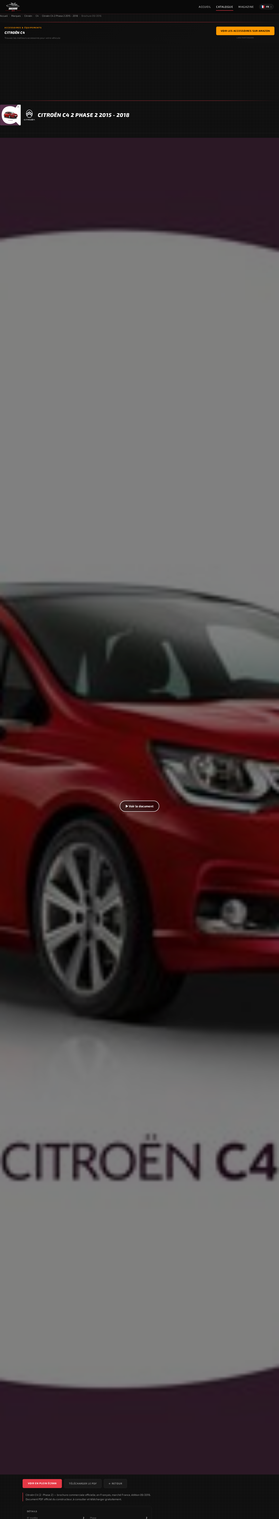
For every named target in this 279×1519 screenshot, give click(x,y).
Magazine (246, 6)
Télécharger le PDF (83, 1483)
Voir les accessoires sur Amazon (245, 30)
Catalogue (224, 6)
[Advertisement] (139, 72)
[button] (139, 806)
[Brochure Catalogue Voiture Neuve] (13, 6)
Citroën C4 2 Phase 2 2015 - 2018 (60, 15)
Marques (16, 15)
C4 (37, 15)
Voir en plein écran (42, 1483)
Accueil (205, 6)
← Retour (115, 1483)
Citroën (28, 15)
